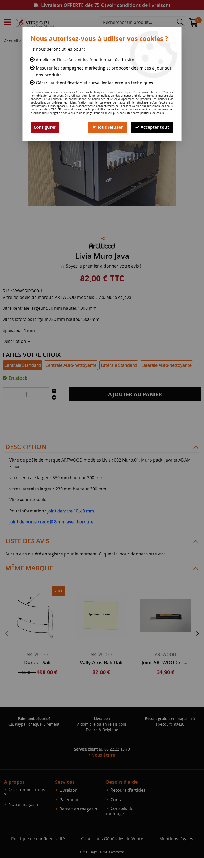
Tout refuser (109, 127)
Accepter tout (154, 127)
